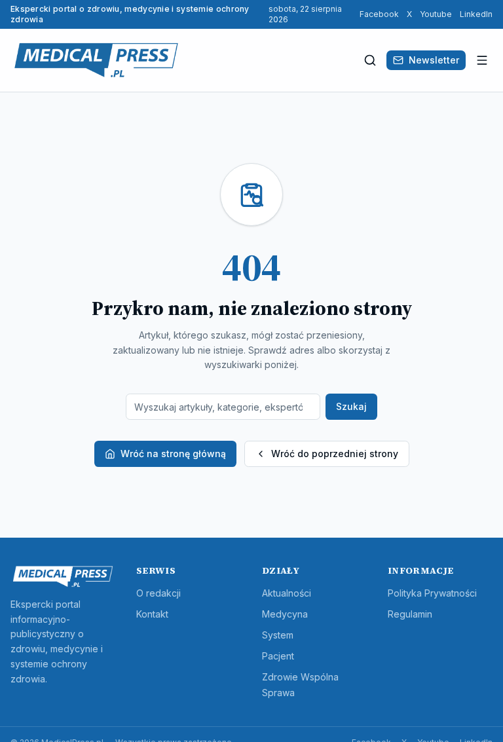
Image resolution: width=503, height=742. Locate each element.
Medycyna (285, 614)
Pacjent (278, 655)
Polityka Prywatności (432, 593)
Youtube (436, 14)
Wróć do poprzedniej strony (334, 453)
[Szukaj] (370, 60)
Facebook (379, 14)
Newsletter (434, 59)
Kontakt (152, 614)
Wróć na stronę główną (173, 453)
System (277, 634)
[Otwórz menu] (482, 60)
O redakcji (158, 593)
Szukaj (351, 406)
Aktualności (286, 593)
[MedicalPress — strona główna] (96, 60)
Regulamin (410, 614)
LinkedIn (476, 14)
